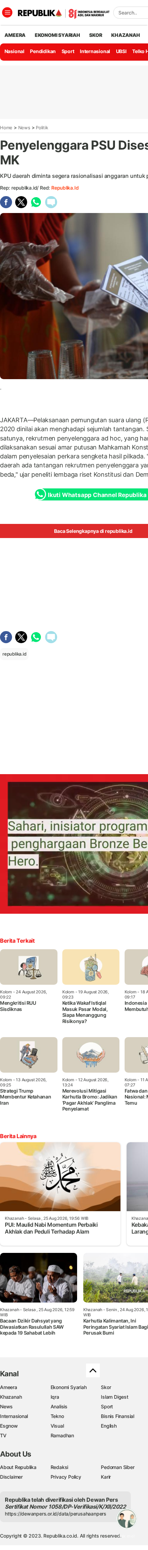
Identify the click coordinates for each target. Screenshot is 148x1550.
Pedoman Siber (117, 1467)
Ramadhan (62, 1435)
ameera (14, 35)
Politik (42, 127)
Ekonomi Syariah (57, 35)
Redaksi (59, 1467)
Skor (106, 1387)
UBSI (121, 51)
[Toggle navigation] (7, 12)
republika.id (64, 188)
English (109, 1426)
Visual (57, 1426)
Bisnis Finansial (117, 1416)
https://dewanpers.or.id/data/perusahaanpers (55, 1514)
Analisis (59, 1406)
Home (6, 127)
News (24, 127)
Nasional (14, 51)
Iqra (55, 1397)
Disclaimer (11, 1477)
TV (3, 1435)
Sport (68, 51)
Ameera (8, 1387)
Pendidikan (43, 51)
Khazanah (11, 1397)
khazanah (125, 35)
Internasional (95, 51)
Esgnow (9, 1426)
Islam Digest (114, 1397)
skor (95, 35)
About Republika (18, 1467)
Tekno (57, 1416)
